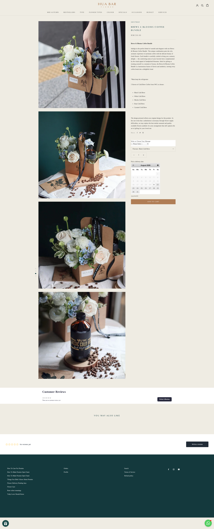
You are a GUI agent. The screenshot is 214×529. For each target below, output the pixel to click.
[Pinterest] (143, 132)
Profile (66, 472)
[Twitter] (140, 132)
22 (158, 185)
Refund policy (128, 476)
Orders (66, 468)
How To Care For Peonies (15, 468)
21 (154, 185)
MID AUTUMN (53, 12)
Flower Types (95, 12)
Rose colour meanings (14, 490)
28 (154, 188)
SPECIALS (123, 12)
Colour (110, 12)
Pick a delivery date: (137, 161)
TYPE (82, 12)
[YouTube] (179, 469)
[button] (164, 399)
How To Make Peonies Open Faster (18, 472)
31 (137, 192)
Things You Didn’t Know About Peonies (20, 479)
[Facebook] (137, 132)
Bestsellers (69, 12)
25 (142, 188)
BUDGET (150, 12)
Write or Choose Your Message (140, 141)
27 (150, 188)
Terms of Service (129, 472)
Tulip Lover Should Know (15, 494)
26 (146, 188)
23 (133, 188)
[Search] (202, 5)
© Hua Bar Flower (15, 511)
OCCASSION (137, 12)
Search (126, 468)
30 (133, 192)
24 (137, 188)
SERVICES (162, 12)
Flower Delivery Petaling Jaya (16, 483)
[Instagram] (173, 469)
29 (158, 188)
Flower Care (11, 487)
